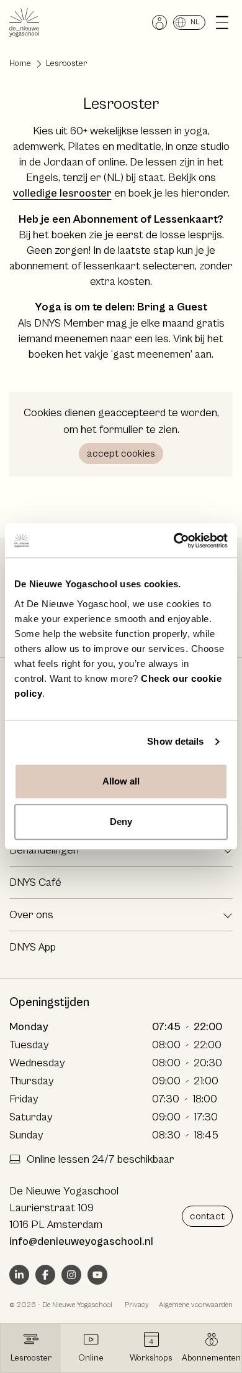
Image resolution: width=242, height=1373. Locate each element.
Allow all (121, 781)
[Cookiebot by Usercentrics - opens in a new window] (174, 541)
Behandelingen (44, 850)
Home (20, 63)
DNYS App (32, 947)
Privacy (137, 1305)
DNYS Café (35, 882)
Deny (121, 821)
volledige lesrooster (62, 193)
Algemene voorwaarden (196, 1305)
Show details (175, 741)
